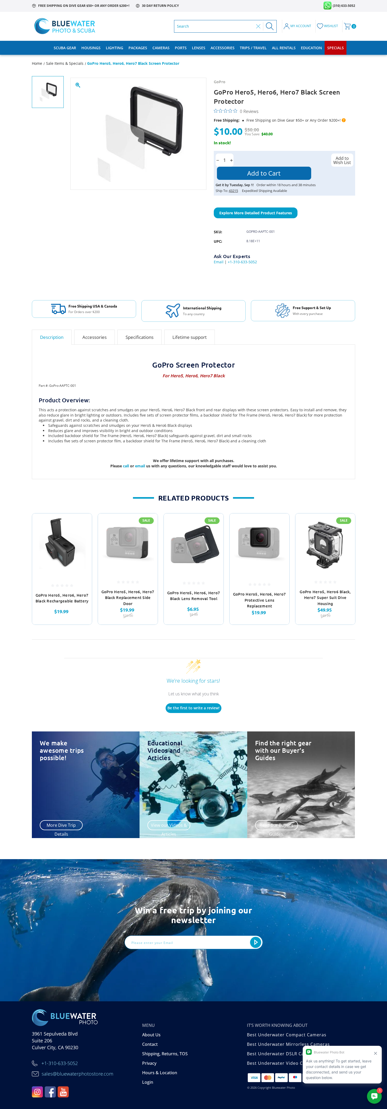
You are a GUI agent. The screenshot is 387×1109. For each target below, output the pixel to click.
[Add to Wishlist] (81, 537)
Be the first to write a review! (193, 707)
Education (311, 47)
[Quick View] (81, 524)
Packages (137, 47)
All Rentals (284, 47)
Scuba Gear (65, 47)
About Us (151, 1035)
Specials (335, 47)
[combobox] (215, 26)
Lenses (198, 47)
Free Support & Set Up (312, 307)
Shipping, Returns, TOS (165, 1054)
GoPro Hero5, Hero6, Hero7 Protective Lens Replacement (259, 599)
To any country (194, 314)
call (126, 465)
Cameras (161, 47)
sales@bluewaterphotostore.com (77, 1074)
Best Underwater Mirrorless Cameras (288, 1044)
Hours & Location (159, 1073)
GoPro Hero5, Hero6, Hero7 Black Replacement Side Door (127, 597)
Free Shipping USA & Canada (92, 306)
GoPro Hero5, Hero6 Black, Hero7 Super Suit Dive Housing (325, 597)
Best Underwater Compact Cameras (286, 1035)
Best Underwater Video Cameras (283, 1063)
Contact (150, 1044)
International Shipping (202, 307)
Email (219, 261)
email (140, 465)
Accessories (223, 47)
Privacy (149, 1063)
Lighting (114, 47)
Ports (181, 47)
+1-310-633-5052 (242, 261)
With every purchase (308, 314)
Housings (91, 47)
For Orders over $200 (84, 312)
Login (147, 1082)
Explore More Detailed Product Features (255, 212)
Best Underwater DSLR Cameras (282, 1054)
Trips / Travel (253, 47)
